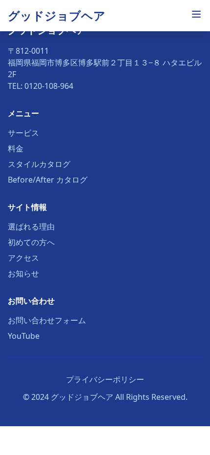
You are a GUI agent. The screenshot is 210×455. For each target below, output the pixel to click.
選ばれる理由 (31, 226)
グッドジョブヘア (56, 15)
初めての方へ (31, 242)
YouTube (24, 336)
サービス (23, 132)
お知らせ (23, 273)
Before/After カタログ (47, 179)
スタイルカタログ (39, 164)
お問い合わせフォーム (47, 320)
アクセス (23, 257)
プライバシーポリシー (105, 379)
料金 (15, 148)
